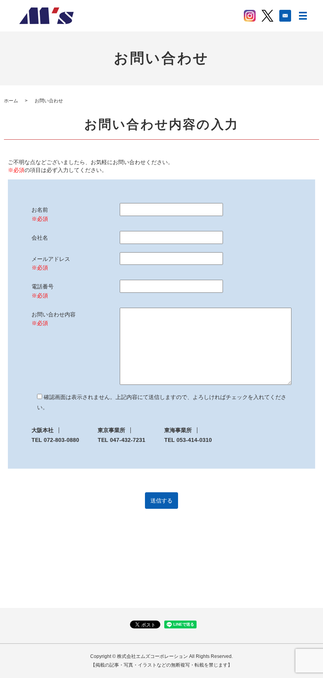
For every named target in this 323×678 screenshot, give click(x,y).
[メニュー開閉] (303, 16)
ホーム (11, 100)
